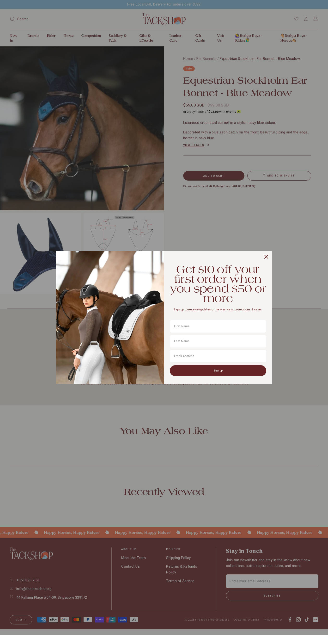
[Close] (266, 257)
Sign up (218, 370)
